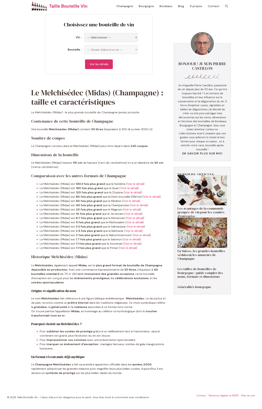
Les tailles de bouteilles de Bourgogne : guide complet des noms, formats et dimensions (200, 273)
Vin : (79, 37)
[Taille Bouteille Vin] (39, 6)
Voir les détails (98, 64)
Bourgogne (146, 6)
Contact (213, 6)
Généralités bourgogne (194, 287)
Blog (181, 6)
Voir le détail (135, 184)
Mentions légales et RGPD (224, 395)
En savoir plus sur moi (202, 153)
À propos (196, 6)
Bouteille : (75, 49)
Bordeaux (166, 6)
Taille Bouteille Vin (68, 6)
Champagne (124, 6)
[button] (226, 6)
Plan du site (248, 395)
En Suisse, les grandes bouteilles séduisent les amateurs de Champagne (201, 255)
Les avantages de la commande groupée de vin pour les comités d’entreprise (201, 212)
